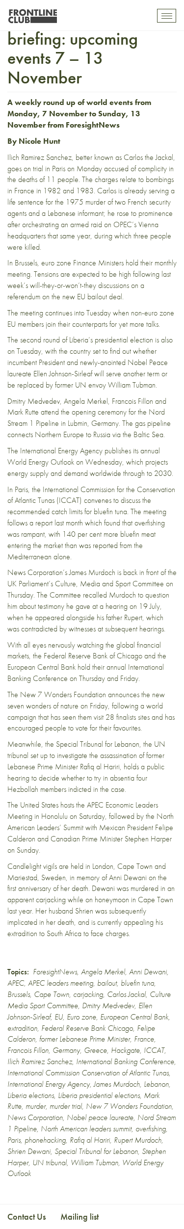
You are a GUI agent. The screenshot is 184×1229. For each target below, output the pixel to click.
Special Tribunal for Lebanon (97, 744)
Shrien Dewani (29, 1151)
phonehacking (45, 1140)
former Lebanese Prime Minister (84, 1039)
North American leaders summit (86, 1129)
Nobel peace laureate (100, 1117)
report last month (59, 523)
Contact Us (26, 1216)
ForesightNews (93, 125)
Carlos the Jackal (148, 157)
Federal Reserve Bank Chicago (87, 1028)
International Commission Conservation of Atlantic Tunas (88, 1073)
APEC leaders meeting (60, 983)
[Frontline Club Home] (32, 13)
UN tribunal (49, 1162)
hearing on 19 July (132, 606)
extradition (22, 1028)
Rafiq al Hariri (90, 1140)
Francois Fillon (28, 1050)
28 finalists (120, 717)
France (144, 1039)
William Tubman (94, 1162)
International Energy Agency (48, 1084)
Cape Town (51, 994)
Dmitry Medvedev (108, 1005)
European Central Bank (134, 1017)
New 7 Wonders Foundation (129, 1106)
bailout (107, 983)
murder (36, 1106)
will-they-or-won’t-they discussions (79, 285)
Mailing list (79, 1216)
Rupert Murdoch (137, 1140)
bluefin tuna (137, 983)
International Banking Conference (125, 1061)
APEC (15, 983)
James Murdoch (117, 1084)
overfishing (150, 1129)
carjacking (88, 994)
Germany (66, 1050)
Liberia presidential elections (99, 1095)
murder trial (66, 1106)
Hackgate (125, 1050)
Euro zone (81, 1017)
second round (40, 340)
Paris (14, 1140)
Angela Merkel (103, 972)
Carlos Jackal (126, 994)
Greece (95, 1050)
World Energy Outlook (40, 462)
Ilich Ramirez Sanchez (39, 1061)
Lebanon (156, 1084)
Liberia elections (30, 1095)
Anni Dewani (128, 877)
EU (58, 1017)
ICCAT (154, 1050)
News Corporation (35, 1117)
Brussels (18, 994)
